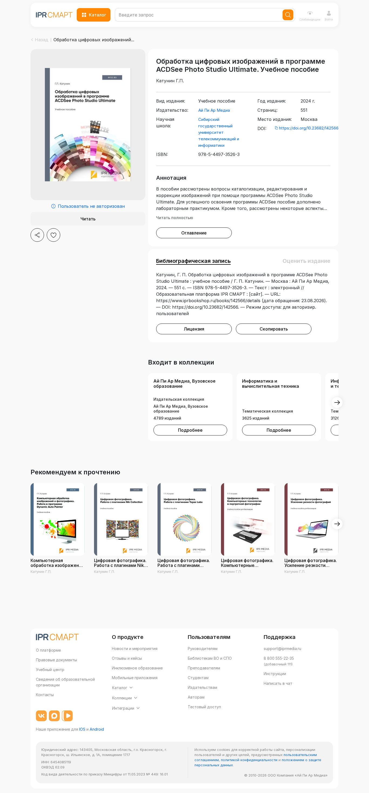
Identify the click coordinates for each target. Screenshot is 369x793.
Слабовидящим (309, 19)
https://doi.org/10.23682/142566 (308, 128)
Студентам (198, 677)
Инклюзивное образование (137, 668)
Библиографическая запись (193, 261)
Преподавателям (204, 668)
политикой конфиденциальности (249, 760)
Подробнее (190, 430)
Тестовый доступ (204, 706)
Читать (88, 219)
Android (97, 729)
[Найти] (288, 14)
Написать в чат (278, 683)
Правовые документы (56, 660)
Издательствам (202, 687)
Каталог (97, 15)
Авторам (196, 697)
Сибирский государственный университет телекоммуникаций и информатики (218, 132)
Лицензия (194, 329)
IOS (82, 729)
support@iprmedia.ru (282, 648)
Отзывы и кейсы (127, 658)
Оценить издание (306, 261)
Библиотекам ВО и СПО (210, 658)
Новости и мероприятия (134, 648)
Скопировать (274, 329)
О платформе (48, 650)
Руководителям (202, 648)
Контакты (45, 694)
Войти (329, 19)
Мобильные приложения (134, 677)
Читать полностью (174, 217)
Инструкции (275, 673)
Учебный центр (50, 669)
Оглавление (194, 233)
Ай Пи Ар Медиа (214, 110)
